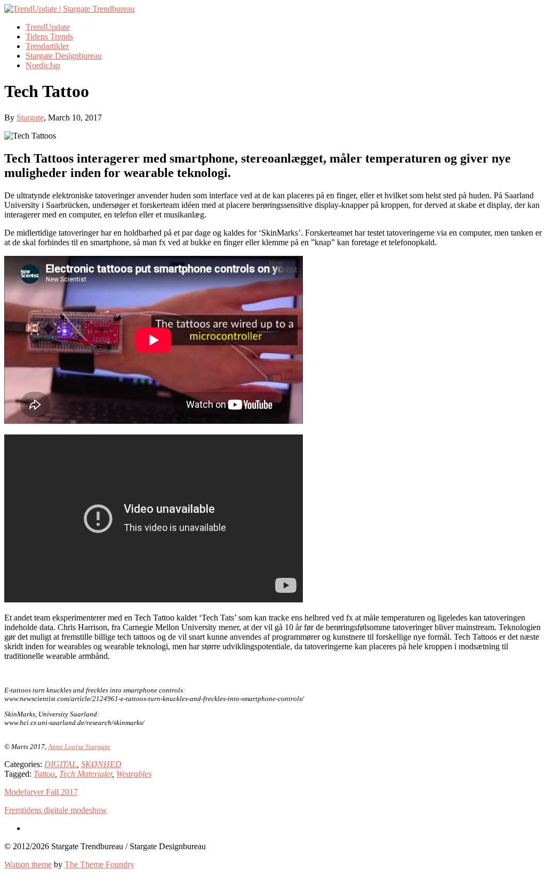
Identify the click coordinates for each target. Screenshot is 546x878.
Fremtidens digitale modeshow (55, 810)
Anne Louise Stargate (79, 747)
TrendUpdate (48, 26)
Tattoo (44, 773)
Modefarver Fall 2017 (41, 791)
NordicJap (43, 65)
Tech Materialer (85, 773)
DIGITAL (60, 764)
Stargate (30, 117)
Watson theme (28, 864)
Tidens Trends (49, 36)
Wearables (133, 773)
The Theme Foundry (99, 864)
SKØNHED (101, 764)
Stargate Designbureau (64, 55)
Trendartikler (47, 46)
